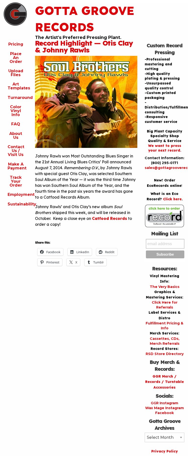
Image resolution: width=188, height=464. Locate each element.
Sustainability (18, 204)
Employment (18, 194)
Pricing (15, 44)
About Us (15, 135)
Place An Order (16, 57)
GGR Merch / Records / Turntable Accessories (164, 382)
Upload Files (15, 73)
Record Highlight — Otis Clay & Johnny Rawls (84, 46)
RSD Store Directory (165, 354)
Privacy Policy (164, 451)
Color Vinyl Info (15, 111)
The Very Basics (164, 287)
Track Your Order (16, 181)
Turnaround (18, 97)
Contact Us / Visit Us (16, 150)
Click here (172, 199)
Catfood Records (109, 218)
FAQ (15, 124)
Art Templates (18, 86)
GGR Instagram (164, 403)
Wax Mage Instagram (164, 408)
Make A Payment (17, 166)
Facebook (164, 413)
